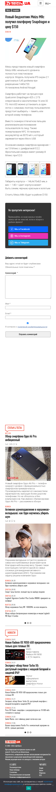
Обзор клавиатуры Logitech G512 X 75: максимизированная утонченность (27, 593)
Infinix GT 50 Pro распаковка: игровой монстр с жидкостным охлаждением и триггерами (23, 602)
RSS (40, 775)
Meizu (8, 10)
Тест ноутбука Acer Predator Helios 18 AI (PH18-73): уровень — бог (27, 620)
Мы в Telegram (22, 242)
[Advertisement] (28, 370)
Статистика (13, 772)
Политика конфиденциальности (20, 777)
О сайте (13, 764)
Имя (7, 304)
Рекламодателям (15, 767)
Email (8, 313)
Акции (41, 768)
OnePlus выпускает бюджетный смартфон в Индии (24, 707)
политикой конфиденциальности (32, 327)
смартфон (16, 10)
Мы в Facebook (22, 229)
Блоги (41, 770)
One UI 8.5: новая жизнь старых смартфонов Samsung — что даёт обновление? (27, 584)
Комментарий (11, 273)
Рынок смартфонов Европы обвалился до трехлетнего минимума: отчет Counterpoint (25, 724)
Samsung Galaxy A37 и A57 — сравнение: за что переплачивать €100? (23, 611)
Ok (28, 788)
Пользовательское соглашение (20, 774)
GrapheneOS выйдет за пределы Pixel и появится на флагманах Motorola (24, 715)
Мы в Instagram (22, 236)
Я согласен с (26, 327)
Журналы (42, 773)
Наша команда (15, 770)
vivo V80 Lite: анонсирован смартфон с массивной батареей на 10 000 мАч (27, 693)
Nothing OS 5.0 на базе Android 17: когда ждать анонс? (26, 701)
